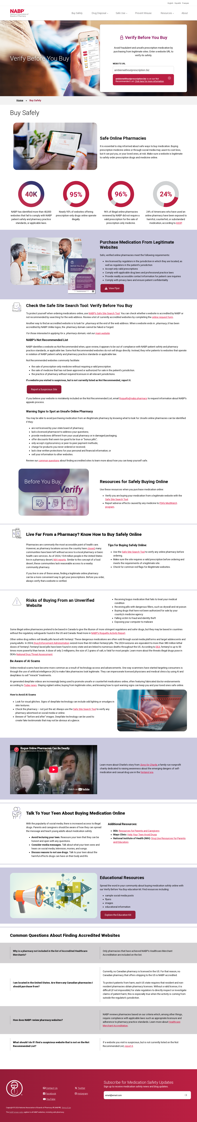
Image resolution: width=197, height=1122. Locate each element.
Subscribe (184, 1095)
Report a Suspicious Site (44, 389)
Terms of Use (66, 1108)
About (185, 13)
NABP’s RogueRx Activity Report (108, 633)
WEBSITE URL (119, 64)
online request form (162, 317)
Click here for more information (149, 81)
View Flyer (114, 288)
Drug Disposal (99, 13)
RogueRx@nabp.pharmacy (133, 398)
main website (102, 333)
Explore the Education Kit (118, 914)
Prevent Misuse (143, 13)
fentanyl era (147, 772)
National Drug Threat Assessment (34, 654)
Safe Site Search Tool (116, 499)
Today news (30, 685)
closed (91, 548)
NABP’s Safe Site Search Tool (104, 313)
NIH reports (59, 559)
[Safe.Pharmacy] (38, 13)
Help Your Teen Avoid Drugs (142, 834)
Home (19, 100)
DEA (158, 646)
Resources (166, 13)
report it (129, 1046)
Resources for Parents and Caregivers (139, 830)
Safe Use (120, 13)
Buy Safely (77, 13)
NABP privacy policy (16, 1112)
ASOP (179, 223)
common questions (48, 460)
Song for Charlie (148, 764)
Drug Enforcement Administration (51, 643)
